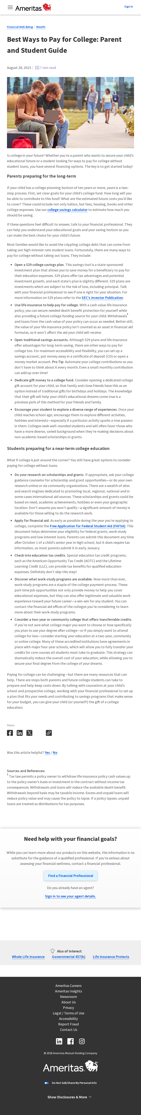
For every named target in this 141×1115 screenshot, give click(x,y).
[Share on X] (29, 735)
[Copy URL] (49, 735)
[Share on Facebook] (10, 735)
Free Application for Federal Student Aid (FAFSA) (87, 526)
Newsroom (68, 997)
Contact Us (68, 1030)
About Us (69, 1002)
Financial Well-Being (20, 27)
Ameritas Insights (68, 991)
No (55, 752)
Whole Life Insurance (28, 956)
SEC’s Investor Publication (102, 297)
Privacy (68, 1008)
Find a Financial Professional (70, 875)
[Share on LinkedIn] (20, 735)
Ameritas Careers (68, 986)
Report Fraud (68, 1024)
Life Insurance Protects (111, 956)
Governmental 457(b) (68, 956)
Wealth (40, 27)
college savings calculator (67, 209)
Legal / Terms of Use (68, 1013)
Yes (47, 752)
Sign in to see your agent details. (70, 896)
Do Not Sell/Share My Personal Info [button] (74, 1083)
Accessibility (68, 1019)
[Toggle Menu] (11, 7)
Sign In (128, 6)
